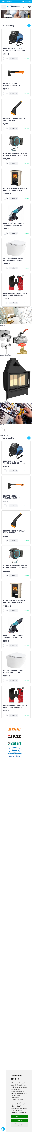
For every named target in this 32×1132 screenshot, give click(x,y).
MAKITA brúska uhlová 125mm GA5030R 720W (13, 224)
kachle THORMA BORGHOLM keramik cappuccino (15, 189)
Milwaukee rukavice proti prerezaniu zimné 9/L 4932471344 (15, 295)
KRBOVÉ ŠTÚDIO (5, 402)
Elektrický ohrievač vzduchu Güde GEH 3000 (14, 50)
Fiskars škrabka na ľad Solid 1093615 (14, 120)
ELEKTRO (3, 425)
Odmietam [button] (19, 1120)
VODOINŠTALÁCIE (5, 355)
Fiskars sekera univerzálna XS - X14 (12, 85)
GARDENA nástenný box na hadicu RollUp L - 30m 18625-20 (16, 155)
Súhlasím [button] (19, 1117)
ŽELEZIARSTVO (4, 435)
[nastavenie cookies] (3, 1129)
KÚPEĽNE (2, 325)
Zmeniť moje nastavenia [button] (19, 1125)
